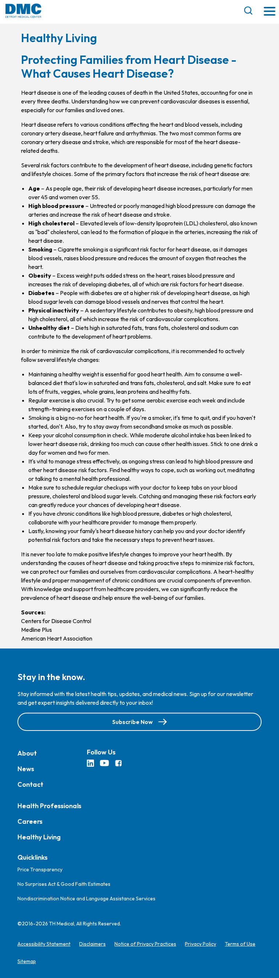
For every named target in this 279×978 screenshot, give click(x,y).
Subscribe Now (132, 721)
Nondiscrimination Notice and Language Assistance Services (86, 898)
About (27, 753)
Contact (30, 784)
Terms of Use (240, 944)
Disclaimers (92, 944)
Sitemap (26, 961)
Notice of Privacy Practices (145, 944)
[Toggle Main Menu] (269, 12)
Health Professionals (49, 806)
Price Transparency (39, 869)
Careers (30, 821)
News (25, 769)
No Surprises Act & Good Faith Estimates (63, 884)
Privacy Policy (200, 944)
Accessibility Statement (43, 944)
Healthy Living (39, 837)
